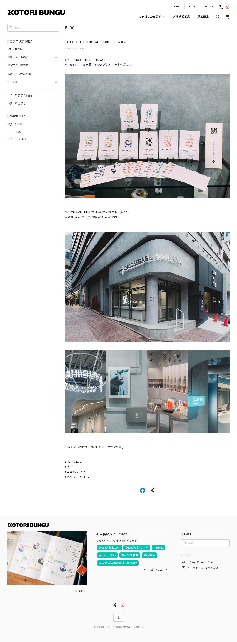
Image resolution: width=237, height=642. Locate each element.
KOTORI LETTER (18, 65)
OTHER (12, 82)
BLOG (192, 6)
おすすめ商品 (181, 16)
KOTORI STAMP (18, 57)
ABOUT (178, 6)
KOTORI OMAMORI (20, 74)
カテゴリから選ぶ (150, 16)
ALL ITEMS (15, 48)
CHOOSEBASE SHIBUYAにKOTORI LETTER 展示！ (98, 42)
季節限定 (203, 16)
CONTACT (208, 6)
